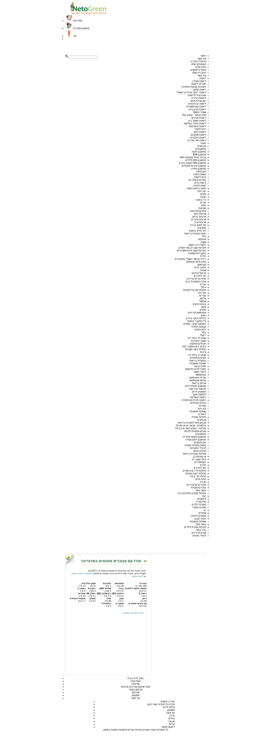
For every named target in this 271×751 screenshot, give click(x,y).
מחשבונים (200, 149)
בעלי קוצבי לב (198, 459)
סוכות (203, 194)
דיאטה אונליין (199, 81)
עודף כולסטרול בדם (195, 281)
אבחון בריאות (199, 383)
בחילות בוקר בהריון (196, 318)
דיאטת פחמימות (197, 126)
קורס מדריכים (198, 532)
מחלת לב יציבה (198, 476)
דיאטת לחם (200, 132)
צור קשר (201, 58)
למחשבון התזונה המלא (82, 573)
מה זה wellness (197, 377)
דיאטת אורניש (198, 118)
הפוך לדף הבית (136, 678)
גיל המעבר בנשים (196, 321)
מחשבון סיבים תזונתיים (194, 166)
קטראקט (201, 264)
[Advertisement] (80, 47)
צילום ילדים (169, 707)
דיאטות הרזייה (198, 98)
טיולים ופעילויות (198, 403)
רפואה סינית (199, 400)
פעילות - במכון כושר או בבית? (190, 428)
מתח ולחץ (200, 479)
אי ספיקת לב (199, 456)
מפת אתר (135, 681)
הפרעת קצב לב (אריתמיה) (192, 247)
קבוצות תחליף (198, 326)
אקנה (203, 242)
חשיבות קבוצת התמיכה (193, 86)
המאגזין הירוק (199, 391)
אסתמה (202, 239)
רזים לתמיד (200, 129)
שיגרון (203, 309)
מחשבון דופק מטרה (195, 439)
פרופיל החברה (198, 61)
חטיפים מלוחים (198, 357)
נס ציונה (170, 712)
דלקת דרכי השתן (197, 245)
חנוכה (203, 197)
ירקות (203, 335)
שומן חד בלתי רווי (197, 338)
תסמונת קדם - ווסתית (194, 324)
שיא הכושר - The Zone (194, 115)
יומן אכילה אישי (198, 101)
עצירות (202, 295)
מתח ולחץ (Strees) (196, 261)
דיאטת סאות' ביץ (197, 120)
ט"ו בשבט (201, 199)
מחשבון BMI (199, 154)
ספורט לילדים (199, 504)
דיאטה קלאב (199, 89)
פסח (203, 205)
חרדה (203, 256)
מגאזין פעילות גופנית (195, 445)
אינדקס (135, 692)
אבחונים (201, 146)
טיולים (171, 718)
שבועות (202, 208)
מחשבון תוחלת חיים (195, 386)
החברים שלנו (199, 72)
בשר (203, 332)
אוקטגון (135, 695)
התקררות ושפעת (197, 253)
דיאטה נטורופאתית (196, 106)
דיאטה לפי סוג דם (196, 140)
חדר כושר (201, 530)
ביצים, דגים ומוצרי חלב (194, 346)
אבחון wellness (197, 380)
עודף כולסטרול (198, 487)
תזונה (203, 143)
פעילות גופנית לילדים (195, 527)
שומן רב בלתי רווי (197, 355)
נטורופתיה (187, 400)
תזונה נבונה (200, 366)
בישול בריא (200, 182)
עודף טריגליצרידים (196, 278)
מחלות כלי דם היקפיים (194, 470)
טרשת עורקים (199, 273)
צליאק (203, 298)
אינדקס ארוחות (198, 211)
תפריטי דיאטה (198, 84)
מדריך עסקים (168, 701)
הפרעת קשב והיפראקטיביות (191, 250)
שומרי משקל (199, 112)
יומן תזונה (201, 171)
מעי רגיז (202, 293)
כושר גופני (200, 490)
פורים (203, 202)
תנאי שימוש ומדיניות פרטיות (135, 686)
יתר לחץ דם (200, 276)
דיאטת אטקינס (198, 134)
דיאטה (202, 78)
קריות (172, 724)
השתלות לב (200, 462)
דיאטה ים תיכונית (197, 103)
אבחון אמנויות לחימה (195, 431)
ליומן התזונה (137, 576)
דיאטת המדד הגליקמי (194, 123)
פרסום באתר (136, 689)
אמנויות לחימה (198, 516)
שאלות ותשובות (198, 363)
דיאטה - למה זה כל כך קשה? (191, 92)
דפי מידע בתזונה (197, 230)
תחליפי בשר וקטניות (195, 349)
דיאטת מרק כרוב (197, 109)
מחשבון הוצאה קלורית (194, 436)
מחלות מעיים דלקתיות (194, 290)
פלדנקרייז (201, 501)
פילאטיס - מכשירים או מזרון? (191, 425)
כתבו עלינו (200, 67)
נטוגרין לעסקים (198, 70)
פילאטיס (201, 499)
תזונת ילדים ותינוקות (195, 369)
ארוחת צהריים (198, 219)
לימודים (202, 414)
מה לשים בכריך (198, 225)
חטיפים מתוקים (198, 343)
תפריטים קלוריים (197, 180)
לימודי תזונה (200, 372)
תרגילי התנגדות (198, 448)
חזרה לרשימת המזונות (133, 613)
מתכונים (201, 228)
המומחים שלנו (198, 64)
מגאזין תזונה (199, 174)
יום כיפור (201, 191)
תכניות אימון (199, 451)
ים (205, 510)
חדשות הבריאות (197, 388)
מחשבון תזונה (199, 151)
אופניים (202, 513)
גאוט (203, 307)
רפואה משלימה (198, 397)
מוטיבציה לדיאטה (197, 95)
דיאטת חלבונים (198, 137)
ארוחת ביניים (199, 216)
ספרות (202, 405)
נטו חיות (202, 408)
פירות (203, 352)
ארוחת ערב (200, 222)
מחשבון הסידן (198, 168)
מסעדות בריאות (197, 360)
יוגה (204, 496)
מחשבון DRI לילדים (195, 160)
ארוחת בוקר (199, 213)
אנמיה (203, 270)
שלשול (202, 301)
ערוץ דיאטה (200, 177)
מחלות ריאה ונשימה (195, 473)
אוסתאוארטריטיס (197, 312)
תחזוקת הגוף (199, 394)
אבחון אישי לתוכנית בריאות (192, 422)
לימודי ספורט (199, 535)
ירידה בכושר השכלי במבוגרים (190, 259)
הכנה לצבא (200, 518)
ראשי (203, 55)
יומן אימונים (200, 442)
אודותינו (135, 684)
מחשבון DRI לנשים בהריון (192, 163)
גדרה (172, 715)
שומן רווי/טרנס (198, 341)
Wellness (201, 374)
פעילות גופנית (199, 417)
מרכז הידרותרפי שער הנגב (161, 704)
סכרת (203, 284)
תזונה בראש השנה (196, 188)
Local (172, 721)
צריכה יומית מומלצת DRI (193, 157)
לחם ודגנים (200, 329)
